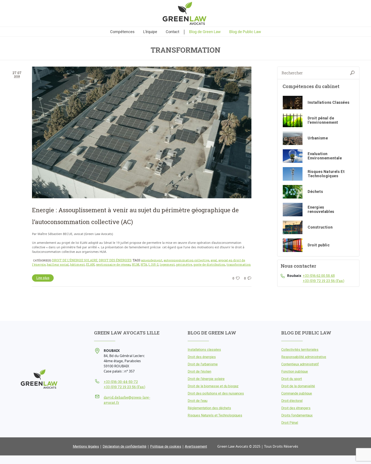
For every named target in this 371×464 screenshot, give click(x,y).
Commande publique (296, 393)
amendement (151, 260)
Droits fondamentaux (297, 415)
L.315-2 (153, 265)
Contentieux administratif (300, 364)
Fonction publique (294, 371)
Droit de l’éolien (199, 371)
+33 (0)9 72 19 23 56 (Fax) (323, 280)
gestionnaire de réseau (113, 265)
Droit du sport (291, 379)
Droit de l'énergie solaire (74, 260)
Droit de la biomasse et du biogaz (213, 386)
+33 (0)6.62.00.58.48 (319, 275)
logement (167, 265)
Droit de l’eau (197, 401)
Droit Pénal (289, 423)
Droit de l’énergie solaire (206, 379)
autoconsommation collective (186, 260)
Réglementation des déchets (209, 408)
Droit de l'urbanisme (203, 364)
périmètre (184, 265)
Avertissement (196, 446)
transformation (239, 265)
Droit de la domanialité (298, 386)
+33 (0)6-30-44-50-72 (121, 381)
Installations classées (204, 350)
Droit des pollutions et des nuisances (216, 393)
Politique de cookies (165, 446)
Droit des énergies (115, 260)
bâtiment (77, 265)
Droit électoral (292, 401)
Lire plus (42, 278)
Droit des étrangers (295, 408)
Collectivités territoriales (299, 350)
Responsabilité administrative (303, 357)
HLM (135, 265)
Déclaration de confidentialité (124, 446)
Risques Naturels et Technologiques (215, 415)
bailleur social (58, 265)
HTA (144, 265)
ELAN (90, 265)
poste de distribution (209, 265)
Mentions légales (86, 446)
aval (214, 260)
